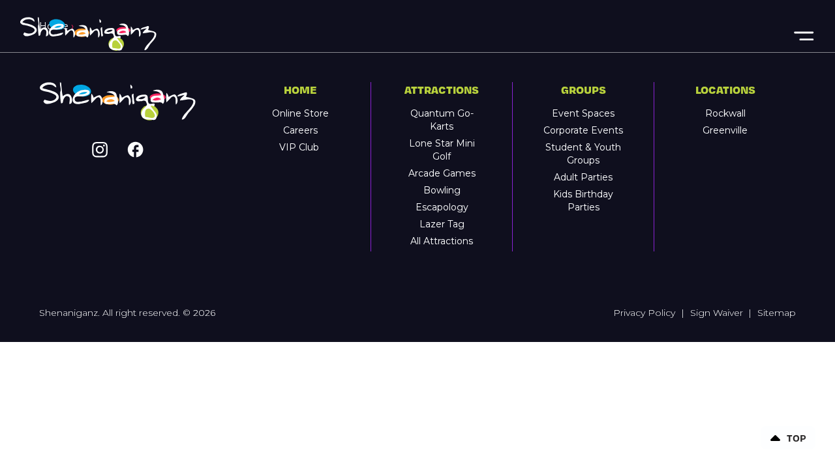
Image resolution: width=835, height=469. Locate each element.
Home (300, 89)
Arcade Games (442, 173)
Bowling (442, 190)
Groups (583, 89)
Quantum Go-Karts (442, 119)
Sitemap (776, 313)
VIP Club (300, 147)
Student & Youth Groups (583, 153)
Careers (300, 130)
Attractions (441, 89)
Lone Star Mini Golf (442, 149)
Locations (725, 89)
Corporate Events (583, 130)
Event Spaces (583, 113)
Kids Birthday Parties (583, 200)
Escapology (442, 207)
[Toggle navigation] (803, 34)
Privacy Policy (644, 313)
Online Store (300, 113)
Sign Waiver (716, 313)
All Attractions (441, 241)
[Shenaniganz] (405, 34)
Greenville (725, 130)
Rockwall (725, 113)
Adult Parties (583, 177)
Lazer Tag (441, 224)
